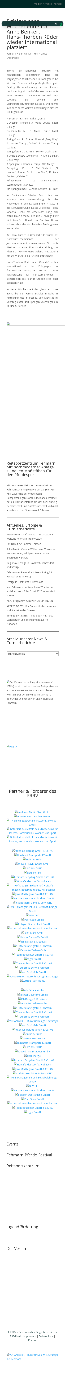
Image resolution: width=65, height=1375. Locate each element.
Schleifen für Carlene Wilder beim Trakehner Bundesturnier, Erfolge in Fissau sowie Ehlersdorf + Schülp (31, 553)
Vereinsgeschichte (17, 1274)
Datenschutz (46, 1336)
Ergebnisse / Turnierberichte (22, 1293)
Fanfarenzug (14, 1280)
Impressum (29, 1336)
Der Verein (16, 1248)
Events (13, 1144)
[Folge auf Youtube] (36, 757)
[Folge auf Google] (18, 3)
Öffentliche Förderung (19, 1211)
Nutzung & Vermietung (19, 1184)
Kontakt (58, 3)
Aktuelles (12, 1260)
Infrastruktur (13, 1178)
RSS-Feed (15, 1336)
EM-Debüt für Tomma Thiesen (24, 543)
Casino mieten (15, 1191)
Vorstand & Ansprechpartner (22, 1267)
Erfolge (11, 1287)
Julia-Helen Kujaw (21, 53)
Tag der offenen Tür (18, 1171)
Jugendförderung (22, 1227)
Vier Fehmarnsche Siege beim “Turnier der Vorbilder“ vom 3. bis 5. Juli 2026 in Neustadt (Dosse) (31, 591)
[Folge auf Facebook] (12, 3)
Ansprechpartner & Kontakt (22, 1239)
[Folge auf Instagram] (5, 3)
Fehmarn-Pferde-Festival (29, 1155)
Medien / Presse (43, 3)
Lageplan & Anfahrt (17, 1197)
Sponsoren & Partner (18, 1317)
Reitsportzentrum (23, 1166)
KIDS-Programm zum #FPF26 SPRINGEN (30, 600)
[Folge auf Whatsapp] (43, 757)
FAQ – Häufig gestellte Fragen (23, 1204)
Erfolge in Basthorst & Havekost (25, 582)
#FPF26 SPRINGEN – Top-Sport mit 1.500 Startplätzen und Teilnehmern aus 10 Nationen (30, 620)
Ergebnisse (13, 57)
